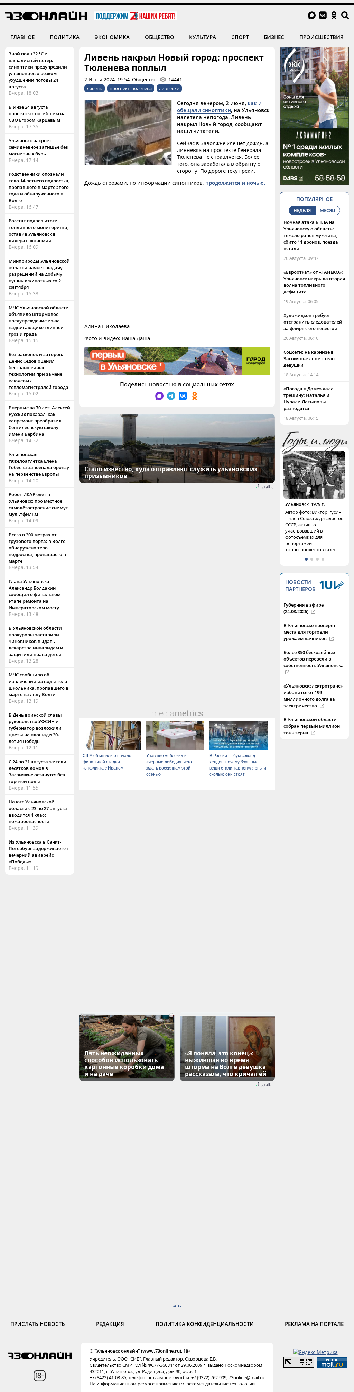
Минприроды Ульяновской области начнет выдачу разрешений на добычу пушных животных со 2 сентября (39, 274)
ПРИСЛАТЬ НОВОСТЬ (37, 1323)
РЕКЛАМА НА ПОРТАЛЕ (314, 1323)
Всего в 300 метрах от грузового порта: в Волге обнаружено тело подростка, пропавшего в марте (37, 547)
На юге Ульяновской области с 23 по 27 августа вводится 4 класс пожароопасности (38, 812)
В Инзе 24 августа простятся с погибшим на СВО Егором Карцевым (37, 113)
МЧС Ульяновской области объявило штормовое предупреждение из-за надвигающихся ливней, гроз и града (39, 320)
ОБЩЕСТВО (159, 37)
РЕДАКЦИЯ (110, 1323)
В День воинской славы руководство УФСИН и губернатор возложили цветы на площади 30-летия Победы (35, 728)
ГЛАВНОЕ (22, 37)
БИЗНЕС (274, 37)
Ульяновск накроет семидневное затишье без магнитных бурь (38, 147)
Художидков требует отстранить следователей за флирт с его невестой (312, 321)
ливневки (169, 88)
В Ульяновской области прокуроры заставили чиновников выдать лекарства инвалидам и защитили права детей (36, 641)
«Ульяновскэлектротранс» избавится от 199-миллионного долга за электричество (313, 696)
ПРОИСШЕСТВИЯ (321, 37)
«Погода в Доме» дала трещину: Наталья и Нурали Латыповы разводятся (308, 398)
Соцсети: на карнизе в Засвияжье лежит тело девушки (309, 358)
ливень (94, 88)
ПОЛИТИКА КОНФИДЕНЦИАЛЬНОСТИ (205, 1323)
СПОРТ (240, 37)
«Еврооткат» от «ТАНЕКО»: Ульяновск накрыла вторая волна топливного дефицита (314, 282)
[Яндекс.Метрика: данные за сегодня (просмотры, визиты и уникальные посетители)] (315, 1352)
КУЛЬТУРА (202, 37)
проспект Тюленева (131, 88)
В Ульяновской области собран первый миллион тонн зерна (311, 726)
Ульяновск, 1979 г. (305, 504)
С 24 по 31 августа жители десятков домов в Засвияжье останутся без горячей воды (37, 771)
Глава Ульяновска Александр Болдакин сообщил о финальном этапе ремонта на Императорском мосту (34, 594)
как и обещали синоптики (219, 106)
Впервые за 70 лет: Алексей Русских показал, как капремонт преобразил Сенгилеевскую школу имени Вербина (39, 420)
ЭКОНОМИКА (112, 37)
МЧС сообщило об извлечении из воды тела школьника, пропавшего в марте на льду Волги (38, 685)
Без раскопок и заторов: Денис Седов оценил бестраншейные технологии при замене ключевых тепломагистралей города (38, 370)
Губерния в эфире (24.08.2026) (303, 608)
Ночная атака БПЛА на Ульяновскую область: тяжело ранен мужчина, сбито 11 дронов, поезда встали (310, 235)
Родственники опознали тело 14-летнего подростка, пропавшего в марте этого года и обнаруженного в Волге (39, 187)
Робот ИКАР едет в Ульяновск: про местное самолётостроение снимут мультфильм (38, 504)
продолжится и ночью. (235, 182)
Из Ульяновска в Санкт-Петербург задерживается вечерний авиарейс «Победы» (38, 852)
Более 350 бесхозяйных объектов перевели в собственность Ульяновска (313, 658)
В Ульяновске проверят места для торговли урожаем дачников (309, 632)
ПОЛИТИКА (65, 37)
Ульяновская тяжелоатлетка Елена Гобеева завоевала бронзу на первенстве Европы (39, 464)
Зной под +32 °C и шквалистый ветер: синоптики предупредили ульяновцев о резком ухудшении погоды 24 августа (38, 70)
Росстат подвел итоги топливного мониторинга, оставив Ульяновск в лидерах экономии (38, 231)
